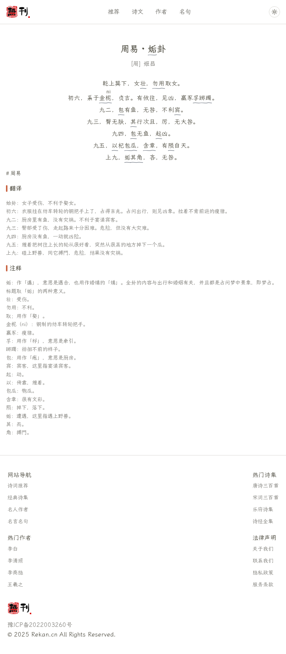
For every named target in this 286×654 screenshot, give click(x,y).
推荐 (114, 11)
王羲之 (15, 584)
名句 (185, 11)
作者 (161, 11)
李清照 (15, 561)
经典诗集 (17, 497)
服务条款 (262, 584)
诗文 (137, 11)
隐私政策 (262, 573)
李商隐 (15, 573)
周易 (15, 173)
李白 (12, 549)
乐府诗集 (262, 509)
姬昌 (150, 63)
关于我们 (262, 549)
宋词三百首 (265, 497)
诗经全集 (262, 521)
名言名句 (17, 521)
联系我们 (262, 561)
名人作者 (17, 509)
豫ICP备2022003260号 (39, 624)
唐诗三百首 (265, 486)
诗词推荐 (17, 486)
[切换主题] (274, 11)
